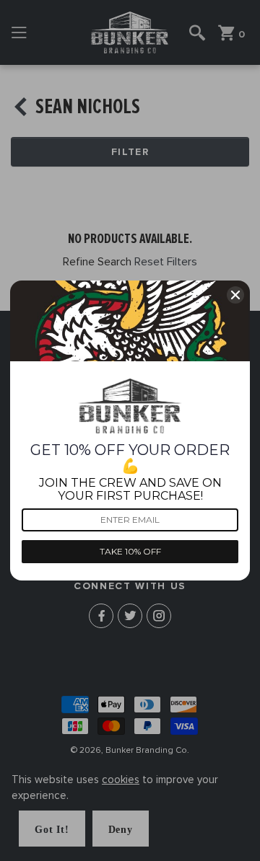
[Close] (235, 295)
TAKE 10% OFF (130, 551)
